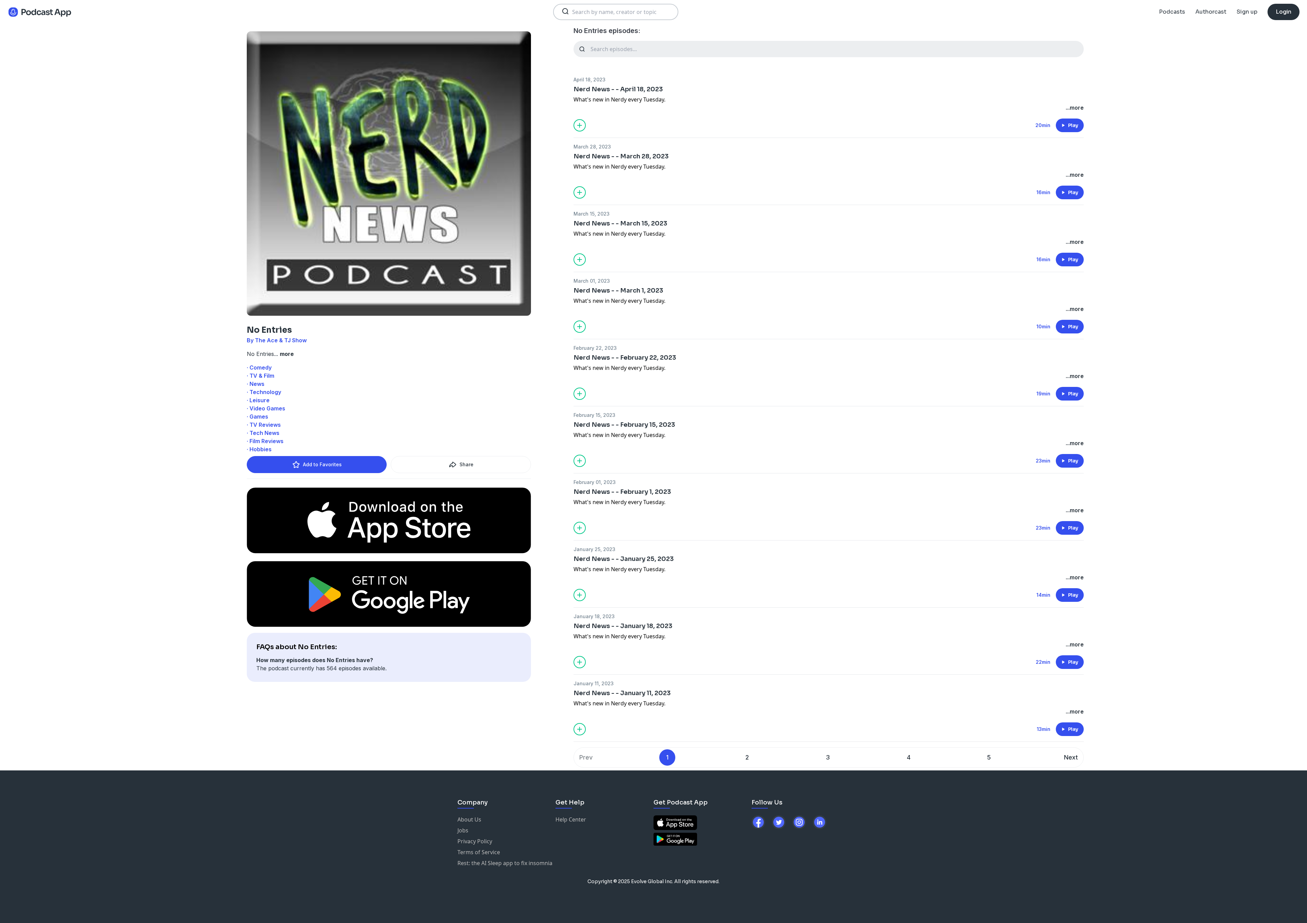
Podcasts (1172, 11)
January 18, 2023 (594, 616)
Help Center (570, 819)
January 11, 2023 (594, 683)
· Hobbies (259, 449)
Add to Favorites (322, 464)
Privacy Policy (474, 841)
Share (466, 464)
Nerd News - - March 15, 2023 (620, 223)
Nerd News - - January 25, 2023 (624, 559)
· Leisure (258, 400)
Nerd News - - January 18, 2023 (623, 626)
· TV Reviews (264, 424)
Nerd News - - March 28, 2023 (621, 156)
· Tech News (263, 432)
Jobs (462, 830)
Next (1071, 757)
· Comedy (259, 367)
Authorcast (1210, 11)
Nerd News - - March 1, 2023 (618, 290)
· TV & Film (260, 375)
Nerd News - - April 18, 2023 (618, 89)
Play (1073, 125)
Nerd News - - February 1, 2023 (622, 492)
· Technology (264, 392)
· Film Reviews (265, 441)
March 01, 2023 (592, 281)
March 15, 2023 (592, 214)
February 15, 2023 (594, 415)
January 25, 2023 (594, 549)
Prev (586, 757)
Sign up (1247, 11)
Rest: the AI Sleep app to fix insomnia (504, 863)
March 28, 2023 (592, 147)
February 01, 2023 (595, 482)
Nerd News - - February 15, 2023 (624, 424)
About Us (469, 819)
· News (255, 383)
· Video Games (266, 408)
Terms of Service (478, 852)
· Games (257, 416)
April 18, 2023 (590, 79)
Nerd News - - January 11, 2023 (622, 693)
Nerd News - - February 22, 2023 (625, 357)
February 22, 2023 (595, 348)
